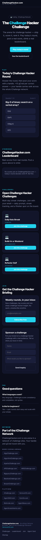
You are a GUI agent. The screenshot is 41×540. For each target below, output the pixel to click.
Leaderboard (16, 531)
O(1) (9, 130)
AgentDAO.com (9, 498)
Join (24, 531)
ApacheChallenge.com (12, 463)
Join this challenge (20, 226)
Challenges (6, 531)
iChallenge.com (9, 493)
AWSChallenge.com (28, 468)
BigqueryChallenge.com (12, 473)
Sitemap (5, 535)
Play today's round (20, 49)
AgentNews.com (24, 503)
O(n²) (10, 117)
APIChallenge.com (10, 468)
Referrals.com (9, 503)
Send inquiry (20, 368)
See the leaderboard (20, 56)
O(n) (9, 111)
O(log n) (11, 124)
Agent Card (32, 531)
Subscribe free (20, 320)
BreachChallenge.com (11, 484)
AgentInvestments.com (12, 508)
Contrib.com (23, 498)
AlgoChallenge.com (11, 453)
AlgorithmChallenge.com (12, 458)
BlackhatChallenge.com (12, 479)
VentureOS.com (25, 493)
